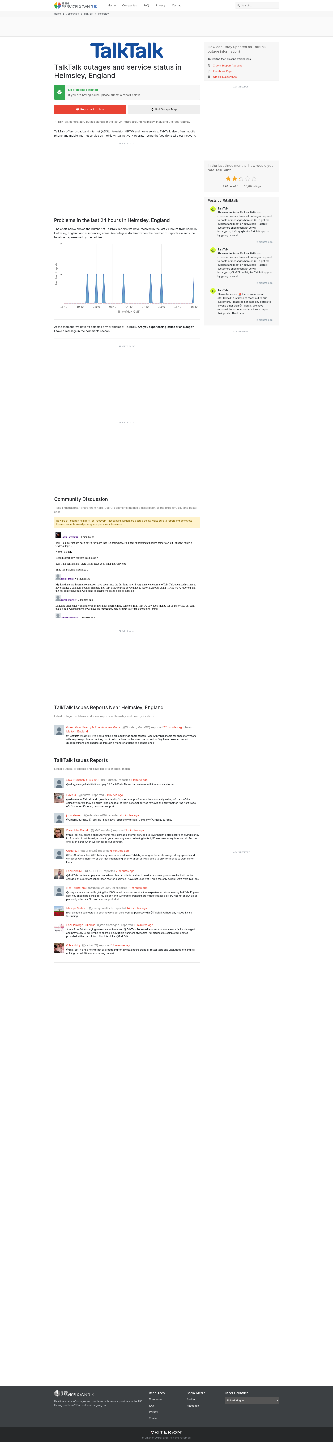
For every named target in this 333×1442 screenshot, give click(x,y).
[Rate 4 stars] (248, 178)
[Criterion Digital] (166, 1432)
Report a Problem (92, 109)
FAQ (146, 5)
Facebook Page (222, 71)
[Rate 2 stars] (235, 178)
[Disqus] (127, 574)
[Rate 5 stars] (254, 178)
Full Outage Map (166, 109)
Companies (129, 5)
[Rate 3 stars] (241, 178)
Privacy (160, 5)
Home (112, 5)
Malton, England (77, 731)
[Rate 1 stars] (228, 178)
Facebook (193, 1405)
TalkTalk (88, 13)
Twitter (191, 1399)
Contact (177, 5)
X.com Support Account (227, 65)
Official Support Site (225, 76)
